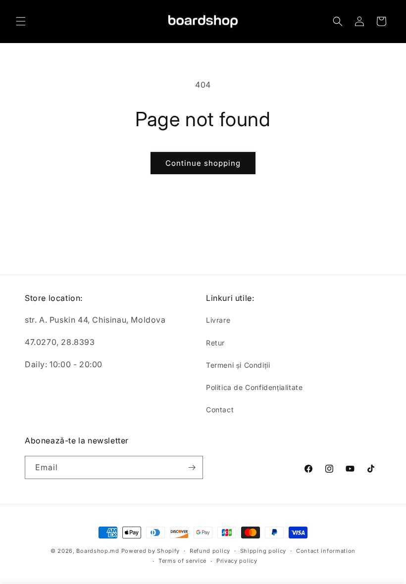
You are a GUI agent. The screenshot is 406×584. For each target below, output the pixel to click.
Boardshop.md (97, 550)
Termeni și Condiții (238, 365)
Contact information (325, 550)
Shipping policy (263, 550)
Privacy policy (236, 560)
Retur (215, 343)
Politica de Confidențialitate (254, 387)
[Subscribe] (192, 467)
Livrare (218, 320)
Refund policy (210, 550)
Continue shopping (203, 163)
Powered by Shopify (150, 550)
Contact (220, 409)
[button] (21, 21)
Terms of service (182, 560)
